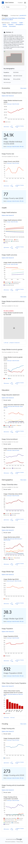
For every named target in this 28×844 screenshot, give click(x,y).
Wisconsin (14, 18)
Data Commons (9, 2)
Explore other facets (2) (8, 95)
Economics (14, 22)
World (11, 19)
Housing (5, 26)
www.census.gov (7, 82)
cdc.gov (8, 221)
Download (7, 126)
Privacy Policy (20, 841)
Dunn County (8, 18)
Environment (12, 26)
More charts (23, 88)
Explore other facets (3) (8, 530)
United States (21, 18)
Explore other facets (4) (8, 215)
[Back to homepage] (3, 3)
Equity (4, 24)
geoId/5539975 (22, 15)
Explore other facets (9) (8, 686)
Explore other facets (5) (8, 631)
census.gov (9, 104)
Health (21, 22)
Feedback (20, 2)
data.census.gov (15, 406)
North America (5, 19)
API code (12, 127)
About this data (15, 104)
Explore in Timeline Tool (20, 127)
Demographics (19, 24)
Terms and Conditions (10, 841)
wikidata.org (15, 694)
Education (10, 24)
